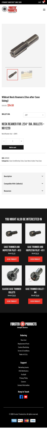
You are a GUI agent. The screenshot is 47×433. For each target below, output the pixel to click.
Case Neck (27, 161)
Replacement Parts (23, 344)
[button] (23, 176)
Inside (33, 161)
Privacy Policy (23, 378)
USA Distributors (23, 371)
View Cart (23, 340)
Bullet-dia (6, 114)
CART (39, 2)
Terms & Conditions (23, 351)
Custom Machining (23, 347)
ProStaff (23, 374)
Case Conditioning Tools (16, 161)
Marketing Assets (23, 367)
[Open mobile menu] (44, 10)
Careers (23, 382)
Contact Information (24, 385)
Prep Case (39, 161)
